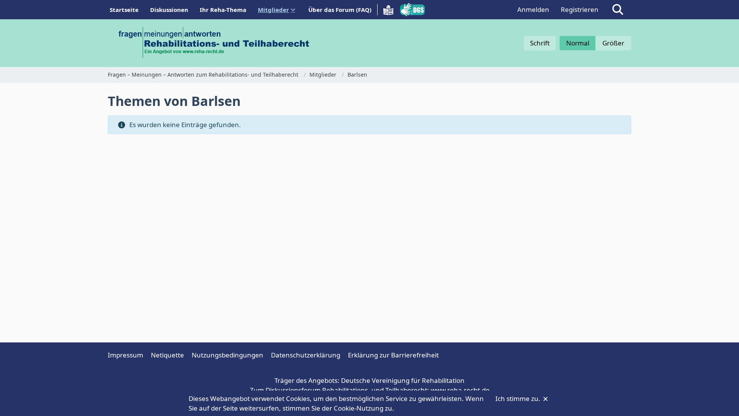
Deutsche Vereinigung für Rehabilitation (403, 380)
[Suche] (617, 9)
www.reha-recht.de (460, 390)
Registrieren (580, 9)
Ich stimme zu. (518, 398)
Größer (613, 43)
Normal (577, 43)
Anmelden (533, 9)
